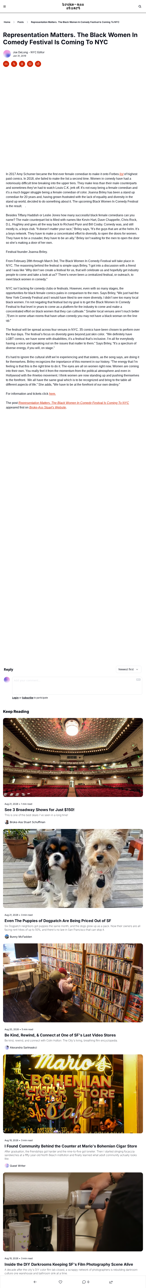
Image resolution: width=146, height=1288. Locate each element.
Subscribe (27, 697)
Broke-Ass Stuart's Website (47, 407)
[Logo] (73, 6)
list (121, 174)
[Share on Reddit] (38, 64)
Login (15, 697)
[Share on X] (14, 64)
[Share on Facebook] (6, 64)
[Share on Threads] (22, 64)
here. (52, 393)
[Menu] (4, 6)
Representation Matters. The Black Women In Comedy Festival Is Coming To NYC (73, 402)
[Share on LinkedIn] (30, 64)
